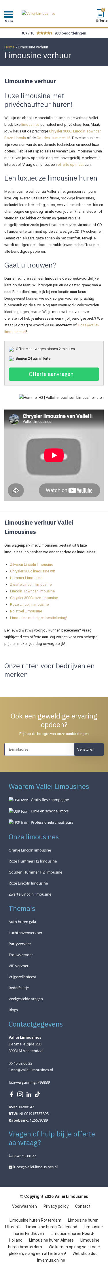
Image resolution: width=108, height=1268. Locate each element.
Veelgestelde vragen (26, 998)
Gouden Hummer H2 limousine (35, 872)
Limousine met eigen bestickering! (38, 618)
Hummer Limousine (26, 578)
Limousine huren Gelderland (51, 1227)
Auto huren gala (22, 921)
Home (9, 47)
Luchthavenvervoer (25, 932)
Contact (82, 1206)
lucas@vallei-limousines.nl (31, 1069)
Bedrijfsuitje (19, 987)
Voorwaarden (25, 1206)
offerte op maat (71, 164)
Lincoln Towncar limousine (32, 591)
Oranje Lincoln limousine (30, 850)
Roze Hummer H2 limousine (33, 861)
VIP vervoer (19, 965)
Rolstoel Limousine (26, 611)
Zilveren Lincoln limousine (31, 564)
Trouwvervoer (21, 954)
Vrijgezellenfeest (22, 976)
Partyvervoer (20, 943)
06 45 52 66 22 (24, 1155)
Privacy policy (56, 1206)
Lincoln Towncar (87, 131)
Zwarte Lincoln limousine (31, 584)
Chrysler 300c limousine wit (32, 571)
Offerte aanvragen (51, 374)
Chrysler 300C (60, 131)
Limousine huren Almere (51, 1240)
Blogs (13, 1009)
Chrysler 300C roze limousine (34, 598)
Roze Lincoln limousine (29, 604)
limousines (30, 124)
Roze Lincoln (15, 138)
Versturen (85, 749)
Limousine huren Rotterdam (35, 1220)
